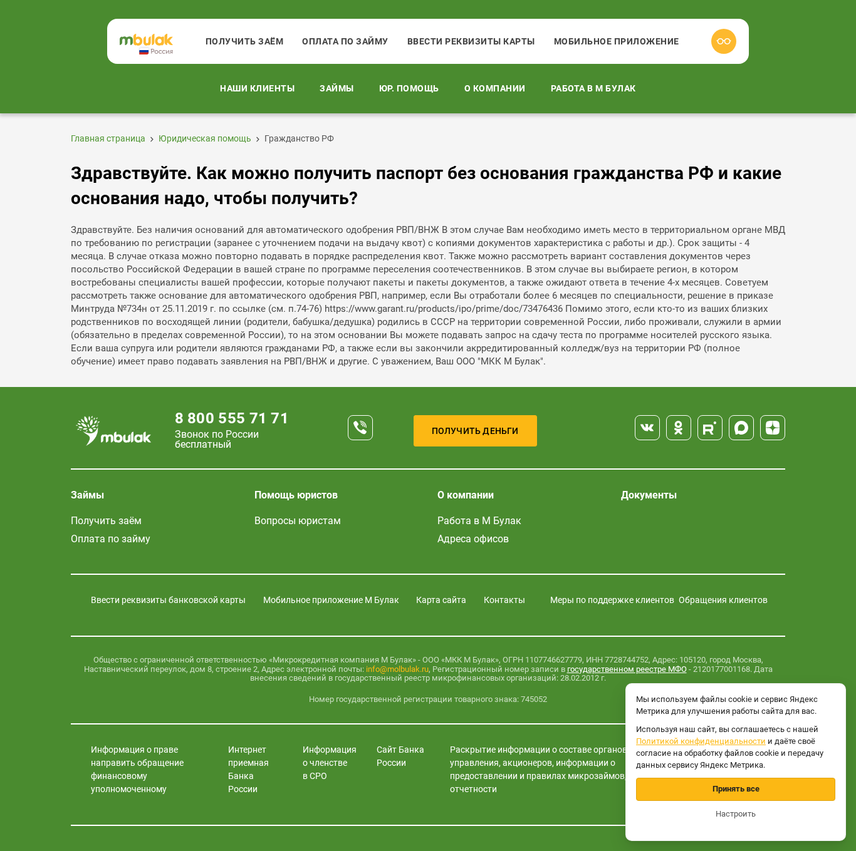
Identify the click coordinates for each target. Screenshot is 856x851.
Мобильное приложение (616, 41)
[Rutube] (710, 427)
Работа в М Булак (593, 88)
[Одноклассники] (678, 427)
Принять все (735, 788)
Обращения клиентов (723, 600)
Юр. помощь (409, 88)
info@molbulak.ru (397, 669)
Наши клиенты (257, 88)
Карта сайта (441, 600)
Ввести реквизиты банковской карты (168, 600)
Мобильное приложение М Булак (331, 600)
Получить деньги (475, 431)
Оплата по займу (345, 41)
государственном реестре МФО (627, 669)
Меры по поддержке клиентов (612, 600)
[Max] (741, 427)
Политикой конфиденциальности (701, 741)
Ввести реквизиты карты (471, 41)
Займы (337, 88)
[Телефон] (360, 427)
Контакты (504, 600)
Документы (649, 495)
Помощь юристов (296, 495)
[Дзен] (772, 427)
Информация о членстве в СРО (330, 763)
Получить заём (245, 41)
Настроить (736, 813)
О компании (495, 88)
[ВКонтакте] (647, 427)
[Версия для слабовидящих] (723, 41)
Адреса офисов (473, 539)
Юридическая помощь (205, 138)
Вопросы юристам (297, 521)
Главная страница (108, 138)
